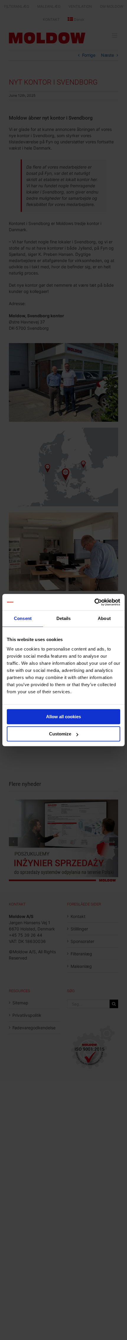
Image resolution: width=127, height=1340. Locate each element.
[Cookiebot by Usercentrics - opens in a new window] (94, 602)
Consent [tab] (23, 618)
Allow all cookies (63, 716)
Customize (60, 733)
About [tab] (104, 618)
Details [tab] (63, 618)
